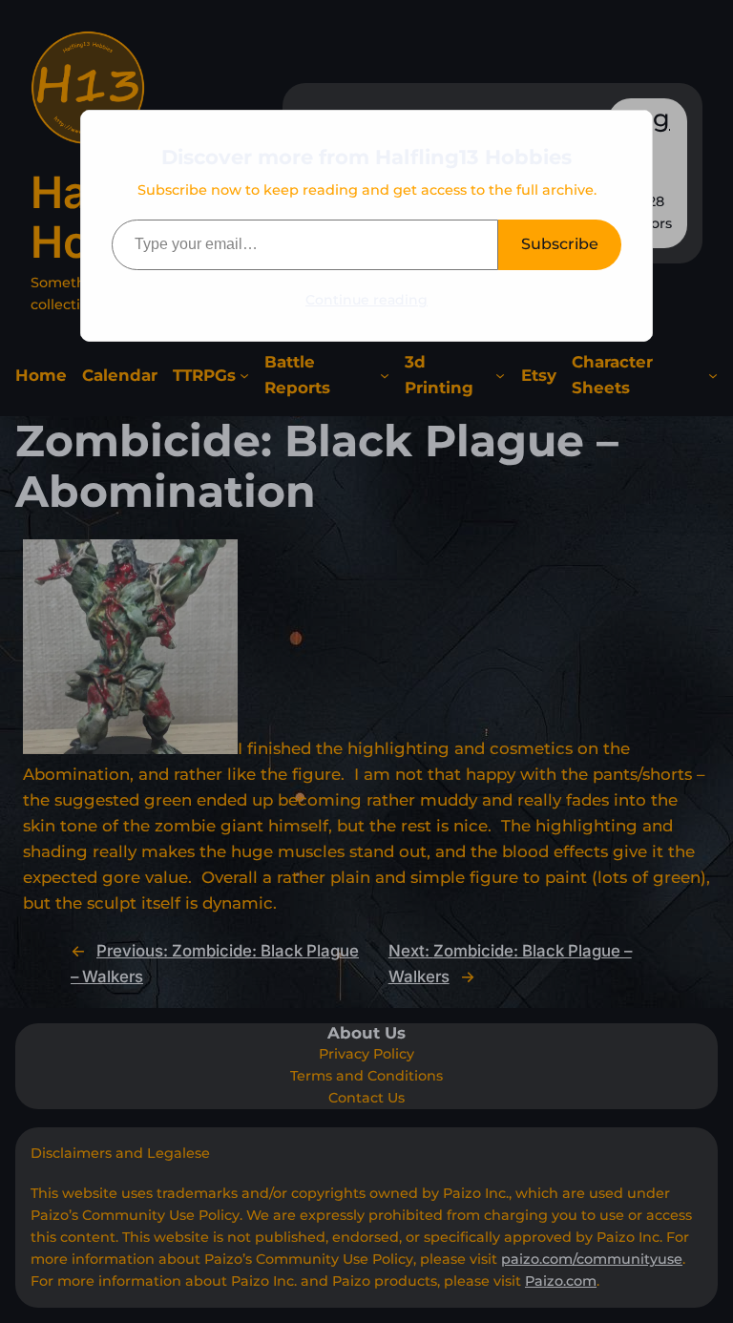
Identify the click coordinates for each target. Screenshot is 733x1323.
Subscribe (559, 244)
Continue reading (366, 299)
